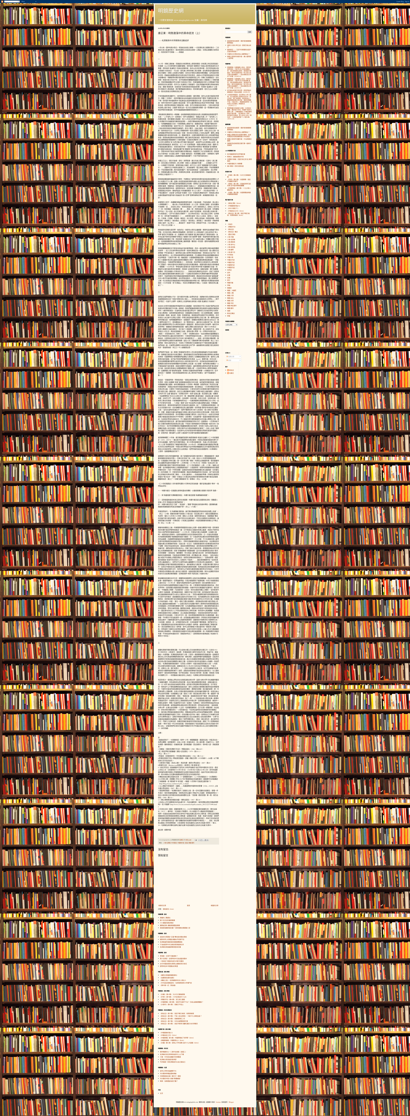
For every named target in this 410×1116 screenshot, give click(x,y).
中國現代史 (180, 843)
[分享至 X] (203, 840)
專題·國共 (191, 843)
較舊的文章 (214, 905)
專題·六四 (230, 295)
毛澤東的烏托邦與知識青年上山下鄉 (172, 1054)
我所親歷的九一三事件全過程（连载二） (173, 1052)
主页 (161, 1093)
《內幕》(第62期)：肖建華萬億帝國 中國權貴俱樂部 (239, 193)
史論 (186, 843)
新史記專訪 (231, 313)
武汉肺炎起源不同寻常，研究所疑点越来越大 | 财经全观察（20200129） (239, 91)
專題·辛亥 (230, 303)
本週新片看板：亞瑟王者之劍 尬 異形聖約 (239, 160)
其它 (228, 280)
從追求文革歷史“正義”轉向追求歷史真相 (173, 937)
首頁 (188, 905)
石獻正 (231, 373)
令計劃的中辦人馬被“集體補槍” (170, 1078)
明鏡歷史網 (171, 10)
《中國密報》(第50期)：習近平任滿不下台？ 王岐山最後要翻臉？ (181, 1002)
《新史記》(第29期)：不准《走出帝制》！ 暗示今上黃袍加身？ (181, 1016)
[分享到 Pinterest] (207, 840)
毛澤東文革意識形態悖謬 (168, 1059)
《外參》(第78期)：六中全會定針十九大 (173, 997)
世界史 (229, 270)
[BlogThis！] (201, 840)
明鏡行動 (230, 283)
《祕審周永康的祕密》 (167, 978)
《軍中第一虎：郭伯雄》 (168, 985)
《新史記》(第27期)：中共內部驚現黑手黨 (174, 1021)
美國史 (229, 288)
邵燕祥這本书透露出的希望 (169, 966)
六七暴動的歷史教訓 (166, 923)
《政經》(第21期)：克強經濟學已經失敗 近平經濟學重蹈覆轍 (239, 185)
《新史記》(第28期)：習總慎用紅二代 (172, 1019)
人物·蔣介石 (231, 252)
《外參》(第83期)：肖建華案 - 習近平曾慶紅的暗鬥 (239, 180)
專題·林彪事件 (232, 306)
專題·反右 (230, 298)
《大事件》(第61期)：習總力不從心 (171, 1004)
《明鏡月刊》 (231, 227)
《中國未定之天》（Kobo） (168, 1035)
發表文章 (231, 357)
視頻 (228, 311)
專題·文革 (230, 301)
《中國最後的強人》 (166, 1033)
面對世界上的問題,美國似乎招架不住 (172, 939)
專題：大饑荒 (231, 290)
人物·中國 (230, 237)
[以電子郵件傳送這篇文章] (199, 840)
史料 (228, 273)
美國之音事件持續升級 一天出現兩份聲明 (239, 140)
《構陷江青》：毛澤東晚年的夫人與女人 (173, 980)
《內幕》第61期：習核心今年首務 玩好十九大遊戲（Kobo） (180, 1043)
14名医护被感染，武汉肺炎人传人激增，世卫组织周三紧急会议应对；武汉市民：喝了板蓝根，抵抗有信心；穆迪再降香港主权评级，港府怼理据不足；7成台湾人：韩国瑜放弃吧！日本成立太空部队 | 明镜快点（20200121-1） (239, 100)
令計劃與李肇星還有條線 (168, 1073)
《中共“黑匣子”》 (233, 208)
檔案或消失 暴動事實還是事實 (170, 925)
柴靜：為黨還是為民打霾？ (169, 1081)
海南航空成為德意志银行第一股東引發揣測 (239, 144)
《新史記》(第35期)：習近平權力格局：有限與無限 (177, 1013)
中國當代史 (231, 267)
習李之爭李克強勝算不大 (168, 1071)
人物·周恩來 (231, 242)
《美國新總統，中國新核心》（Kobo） (172, 1040)
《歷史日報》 (231, 234)
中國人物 (230, 257)
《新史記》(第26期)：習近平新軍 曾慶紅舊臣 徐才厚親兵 (179, 1024)
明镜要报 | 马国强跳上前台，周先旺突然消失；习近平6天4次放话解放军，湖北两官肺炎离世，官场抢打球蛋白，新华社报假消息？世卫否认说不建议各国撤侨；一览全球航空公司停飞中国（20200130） (239, 71)
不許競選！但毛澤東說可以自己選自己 (172, 1062)
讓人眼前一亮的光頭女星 (235, 166)
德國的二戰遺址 (165, 918)
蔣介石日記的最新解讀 (167, 920)
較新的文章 (162, 905)
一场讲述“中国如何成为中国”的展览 (172, 961)
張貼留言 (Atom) (168, 909)
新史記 (231, 370)
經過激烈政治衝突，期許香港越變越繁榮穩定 (239, 42)
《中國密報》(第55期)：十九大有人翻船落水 (239, 189)
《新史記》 (231, 229)
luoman (218, 1102)
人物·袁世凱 (231, 247)
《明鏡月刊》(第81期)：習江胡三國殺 (172, 999)
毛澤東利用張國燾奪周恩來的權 (170, 947)
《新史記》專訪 (232, 232)
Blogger (231, 1102)
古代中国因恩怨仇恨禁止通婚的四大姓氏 (173, 964)
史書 (228, 275)
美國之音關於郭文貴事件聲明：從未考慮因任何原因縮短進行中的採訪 (239, 136)
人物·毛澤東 (167, 843)
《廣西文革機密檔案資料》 (169, 975)
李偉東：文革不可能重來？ (169, 956)
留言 (229, 360)
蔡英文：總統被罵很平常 (235, 157)
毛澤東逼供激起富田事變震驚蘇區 (171, 942)
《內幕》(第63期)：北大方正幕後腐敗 (172, 994)
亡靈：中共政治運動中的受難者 (170, 1057)
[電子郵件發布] (195, 840)
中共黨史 (174, 843)
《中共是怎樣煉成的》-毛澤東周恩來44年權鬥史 (176, 983)
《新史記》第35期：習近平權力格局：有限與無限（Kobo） (238, 214)
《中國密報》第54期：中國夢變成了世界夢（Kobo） (177, 1038)
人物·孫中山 (231, 244)
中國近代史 (231, 262)
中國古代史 (231, 260)
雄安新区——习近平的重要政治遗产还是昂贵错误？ (239, 50)
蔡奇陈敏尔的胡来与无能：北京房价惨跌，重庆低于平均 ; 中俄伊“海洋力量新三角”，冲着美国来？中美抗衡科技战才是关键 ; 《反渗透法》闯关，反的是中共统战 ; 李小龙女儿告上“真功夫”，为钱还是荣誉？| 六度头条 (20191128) (239, 113)
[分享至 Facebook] (205, 840)
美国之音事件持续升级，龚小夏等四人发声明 (239, 57)
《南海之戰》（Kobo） (234, 203)
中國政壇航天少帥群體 (234, 164)
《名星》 (230, 224)
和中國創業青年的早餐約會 (236, 154)
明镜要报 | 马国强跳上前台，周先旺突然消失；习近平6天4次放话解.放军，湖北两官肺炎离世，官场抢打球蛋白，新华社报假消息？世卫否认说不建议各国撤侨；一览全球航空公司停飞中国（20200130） (239, 83)
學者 (228, 316)
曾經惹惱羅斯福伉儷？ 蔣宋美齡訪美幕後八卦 (175, 928)
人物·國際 (230, 250)
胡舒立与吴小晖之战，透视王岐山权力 (239, 46)
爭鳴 (228, 285)
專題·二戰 (230, 293)
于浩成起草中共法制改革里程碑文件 (172, 944)
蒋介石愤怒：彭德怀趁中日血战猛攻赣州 (173, 959)
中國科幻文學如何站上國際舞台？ (238, 54)
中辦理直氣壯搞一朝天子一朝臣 (170, 1076)
